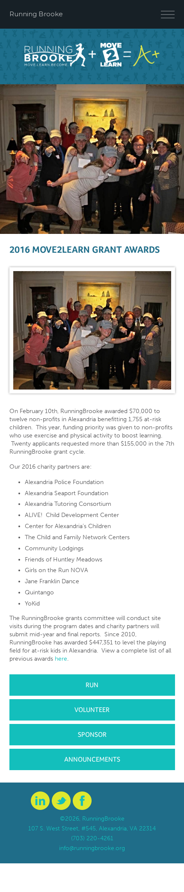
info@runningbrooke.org (92, 848)
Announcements (92, 759)
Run (92, 685)
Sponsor (92, 734)
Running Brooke (36, 14)
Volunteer (92, 710)
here (61, 658)
